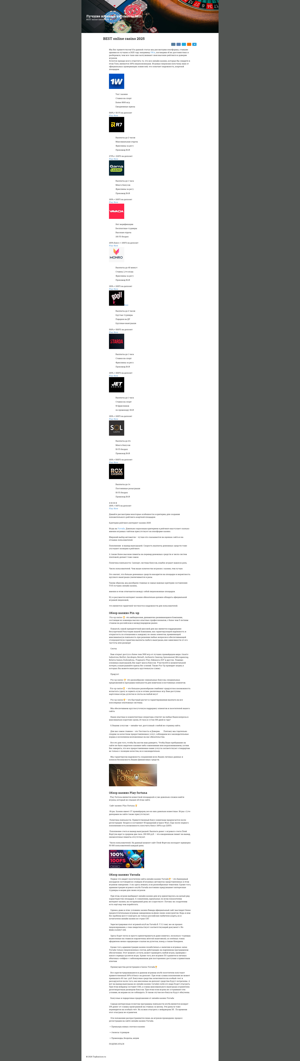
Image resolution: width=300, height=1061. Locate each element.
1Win (152, 52)
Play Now (113, 115)
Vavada (121, 528)
